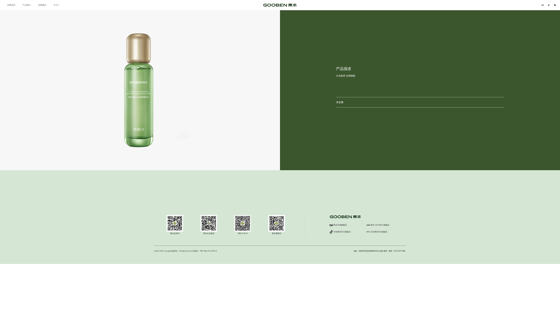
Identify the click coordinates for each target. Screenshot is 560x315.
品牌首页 (11, 5)
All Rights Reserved (185, 251)
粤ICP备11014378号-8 (208, 251)
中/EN (56, 5)
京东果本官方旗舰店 (378, 232)
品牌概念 (42, 5)
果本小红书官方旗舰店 (379, 225)
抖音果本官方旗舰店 (342, 232)
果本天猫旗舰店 (340, 225)
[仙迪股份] (280, 5)
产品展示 (27, 5)
